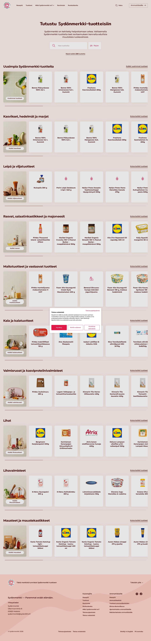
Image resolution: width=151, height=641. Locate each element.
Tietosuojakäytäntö (93, 310)
